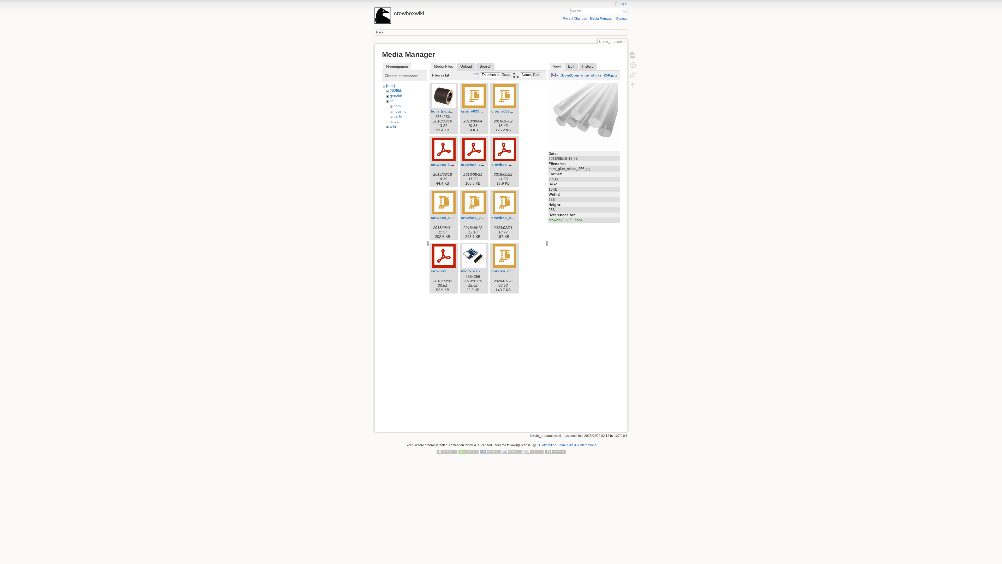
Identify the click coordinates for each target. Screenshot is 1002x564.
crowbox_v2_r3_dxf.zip (512, 218)
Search (625, 11)
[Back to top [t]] (633, 85)
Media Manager (601, 18)
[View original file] (584, 116)
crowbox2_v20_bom (565, 220)
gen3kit (396, 96)
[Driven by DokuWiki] (555, 451)
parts (397, 116)
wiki (393, 126)
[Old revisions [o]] (633, 65)
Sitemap (622, 18)
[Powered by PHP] (490, 451)
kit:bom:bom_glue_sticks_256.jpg (586, 75)
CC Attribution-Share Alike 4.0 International (567, 445)
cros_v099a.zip (474, 111)
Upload (466, 66)
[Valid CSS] (533, 451)
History (587, 66)
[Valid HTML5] (512, 451)
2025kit (396, 91)
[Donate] (468, 451)
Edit (571, 66)
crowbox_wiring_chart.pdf (454, 271)
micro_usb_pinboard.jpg (483, 271)
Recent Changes (575, 18)
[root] (390, 86)
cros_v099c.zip (504, 111)
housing (400, 111)
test (396, 121)
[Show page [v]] (633, 55)
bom (397, 106)
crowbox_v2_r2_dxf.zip (481, 218)
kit (391, 101)
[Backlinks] (633, 75)
